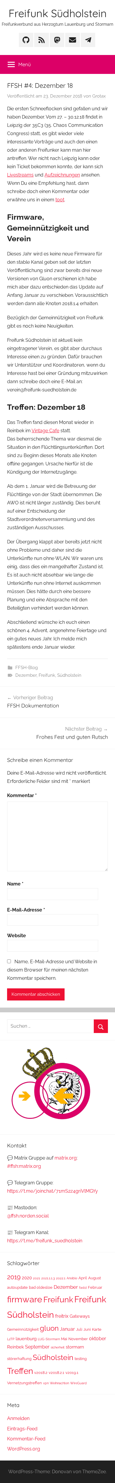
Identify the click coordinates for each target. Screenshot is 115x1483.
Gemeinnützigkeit (23, 1329)
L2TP (10, 1339)
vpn (46, 1383)
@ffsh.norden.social (28, 1216)
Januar (67, 1329)
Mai (64, 1339)
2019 (14, 1277)
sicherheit (58, 1347)
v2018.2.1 (56, 1372)
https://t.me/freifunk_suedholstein (44, 1241)
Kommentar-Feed (26, 1439)
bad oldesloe (40, 1287)
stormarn (75, 1346)
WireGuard (78, 1383)
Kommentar (22, 795)
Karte (96, 1329)
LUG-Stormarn (49, 1339)
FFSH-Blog (26, 667)
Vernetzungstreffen (24, 1383)
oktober (97, 1338)
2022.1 (60, 1278)
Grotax (99, 96)
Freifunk (47, 675)
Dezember (26, 675)
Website (16, 935)
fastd (83, 1287)
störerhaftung (19, 1358)
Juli (79, 1329)
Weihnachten (59, 1383)
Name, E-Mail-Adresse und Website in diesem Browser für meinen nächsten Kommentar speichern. (52, 970)
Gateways (80, 1316)
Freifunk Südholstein (58, 13)
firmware (24, 1299)
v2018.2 (40, 1372)
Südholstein (69, 675)
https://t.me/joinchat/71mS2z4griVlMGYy (52, 1191)
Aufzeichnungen (62, 175)
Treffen (20, 1371)
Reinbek (15, 1346)
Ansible (72, 1278)
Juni (87, 1329)
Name (15, 884)
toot (59, 200)
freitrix (61, 1316)
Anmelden (18, 1418)
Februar (95, 1287)
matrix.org (66, 1158)
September (37, 1347)
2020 (27, 1277)
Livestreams (20, 175)
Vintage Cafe (45, 430)
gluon (49, 1328)
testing (81, 1358)
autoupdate (17, 1287)
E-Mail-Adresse (26, 910)
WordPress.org (23, 1449)
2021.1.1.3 (48, 1278)
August (94, 1278)
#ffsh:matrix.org (24, 1166)
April (82, 1278)
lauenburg (26, 1338)
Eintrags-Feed (22, 1429)
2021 (36, 1278)
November (78, 1339)
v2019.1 (71, 1372)
